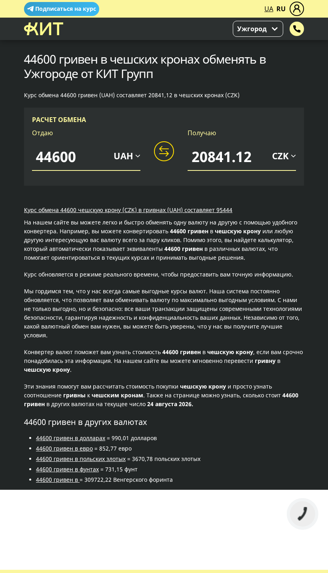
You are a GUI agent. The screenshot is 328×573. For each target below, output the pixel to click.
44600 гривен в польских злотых (81, 459)
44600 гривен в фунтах (67, 469)
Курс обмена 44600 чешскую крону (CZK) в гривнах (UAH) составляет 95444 (128, 210)
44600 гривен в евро (64, 448)
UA (268, 8)
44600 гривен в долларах (70, 438)
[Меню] (297, 9)
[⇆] (164, 151)
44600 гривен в (58, 479)
